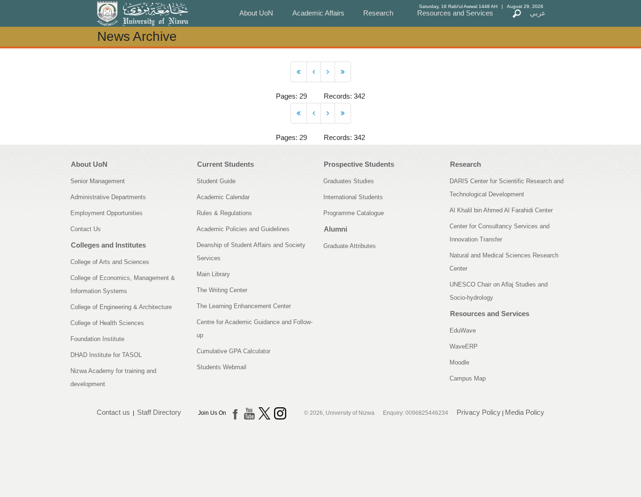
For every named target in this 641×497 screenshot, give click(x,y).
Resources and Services (455, 13)
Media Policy (524, 412)
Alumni (335, 229)
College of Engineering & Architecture (121, 307)
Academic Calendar (223, 197)
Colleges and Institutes (108, 245)
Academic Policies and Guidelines (243, 229)
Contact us (113, 412)
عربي (538, 13)
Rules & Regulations (224, 213)
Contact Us (85, 229)
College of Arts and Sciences (109, 261)
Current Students (225, 164)
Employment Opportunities (106, 213)
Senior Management (97, 181)
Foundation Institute (97, 338)
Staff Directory (159, 412)
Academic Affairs (318, 13)
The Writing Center (222, 290)
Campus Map (468, 378)
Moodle (459, 362)
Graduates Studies (348, 181)
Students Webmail (221, 367)
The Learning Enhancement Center (244, 306)
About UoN (256, 13)
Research (378, 13)
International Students (353, 197)
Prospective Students (359, 164)
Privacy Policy (479, 412)
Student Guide (216, 181)
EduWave (463, 330)
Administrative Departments (108, 197)
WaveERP (464, 346)
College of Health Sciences (107, 322)
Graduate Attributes (349, 245)
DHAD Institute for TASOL (106, 354)
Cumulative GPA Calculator (233, 351)
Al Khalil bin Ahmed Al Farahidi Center (501, 210)
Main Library (213, 274)
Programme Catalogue (353, 213)
